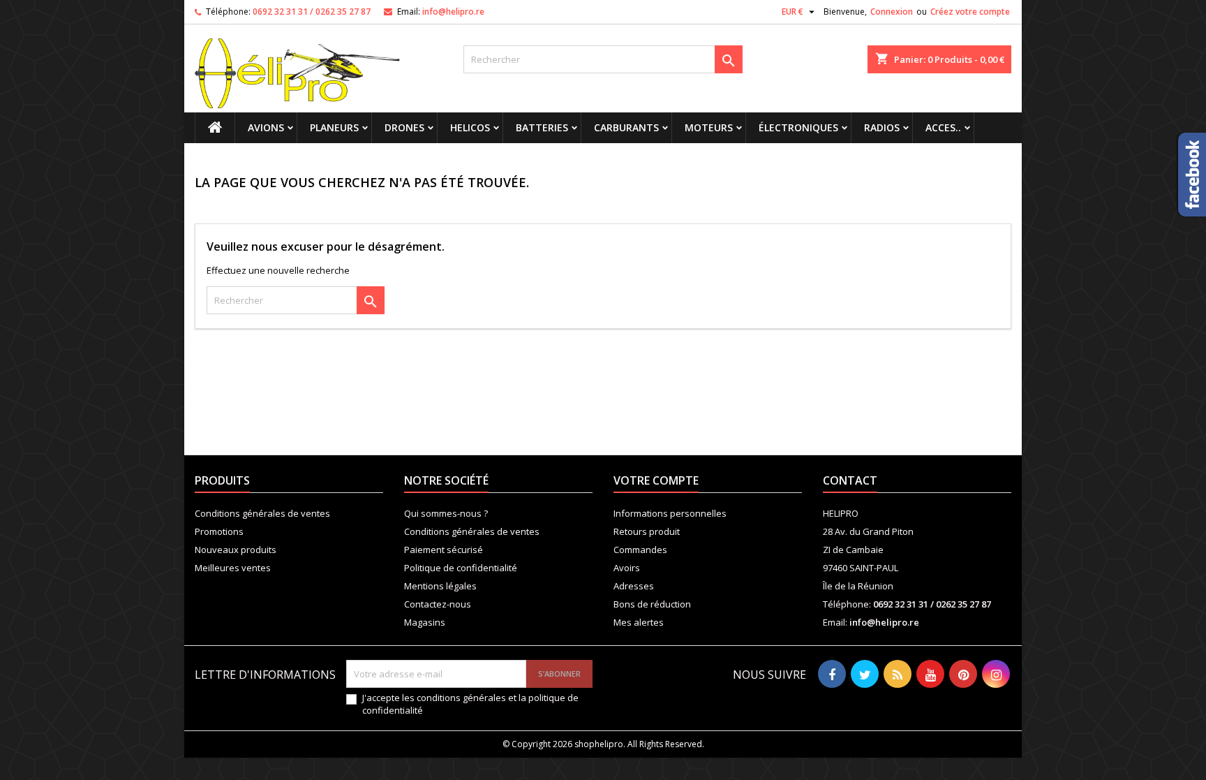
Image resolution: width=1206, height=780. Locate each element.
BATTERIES (542, 127)
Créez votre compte (970, 11)
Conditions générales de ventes (262, 513)
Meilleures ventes (233, 567)
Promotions (219, 531)
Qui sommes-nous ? (446, 513)
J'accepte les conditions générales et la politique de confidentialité (470, 703)
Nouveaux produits (235, 549)
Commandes (640, 549)
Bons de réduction (652, 604)
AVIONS (266, 127)
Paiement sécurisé (443, 549)
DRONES (404, 127)
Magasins (424, 622)
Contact (850, 480)
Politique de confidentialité (460, 567)
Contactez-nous (437, 604)
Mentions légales (440, 586)
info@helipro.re (453, 11)
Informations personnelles (670, 513)
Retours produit (646, 531)
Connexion (891, 11)
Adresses (633, 586)
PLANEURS (334, 127)
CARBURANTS (626, 127)
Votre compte (656, 480)
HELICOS (470, 127)
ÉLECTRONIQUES (798, 127)
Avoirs (626, 567)
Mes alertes (638, 622)
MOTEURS (709, 127)
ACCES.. (943, 127)
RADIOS (882, 127)
